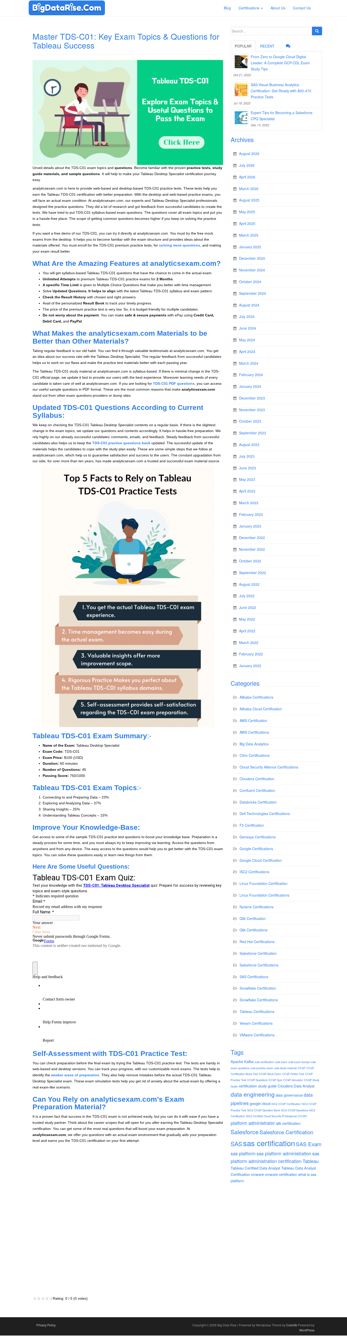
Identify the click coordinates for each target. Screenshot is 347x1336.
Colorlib (291, 1325)
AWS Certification (253, 720)
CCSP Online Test (293, 1074)
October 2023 (250, 421)
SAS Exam (308, 1144)
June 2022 (247, 607)
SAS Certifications (254, 976)
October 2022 (250, 560)
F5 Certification (252, 825)
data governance (289, 1095)
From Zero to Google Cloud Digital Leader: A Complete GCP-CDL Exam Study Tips (280, 62)
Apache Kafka (242, 1061)
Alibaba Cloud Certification (261, 708)
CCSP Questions (257, 1080)
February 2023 (251, 514)
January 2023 (250, 526)
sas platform (243, 1153)
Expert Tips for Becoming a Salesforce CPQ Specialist (281, 115)
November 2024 (252, 269)
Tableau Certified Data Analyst (255, 1168)
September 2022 (252, 572)
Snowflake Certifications (259, 999)
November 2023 (252, 409)
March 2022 (248, 642)
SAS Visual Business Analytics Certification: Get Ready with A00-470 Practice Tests (281, 90)
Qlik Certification (253, 918)
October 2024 (250, 281)
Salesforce (245, 1132)
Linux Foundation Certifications (264, 895)
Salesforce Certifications (259, 965)
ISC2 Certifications (254, 871)
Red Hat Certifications (257, 941)
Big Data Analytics (254, 743)
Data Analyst (304, 1085)
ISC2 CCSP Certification (286, 1104)
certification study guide (258, 1085)
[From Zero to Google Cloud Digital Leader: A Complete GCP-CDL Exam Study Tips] (241, 61)
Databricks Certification (258, 802)
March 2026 (248, 188)
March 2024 (248, 363)
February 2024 (251, 374)
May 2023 (247, 479)
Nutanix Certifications (257, 906)
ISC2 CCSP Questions (294, 1110)
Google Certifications (256, 848)
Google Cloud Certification (261, 860)
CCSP (301, 1068)
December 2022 (252, 537)
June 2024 (247, 328)
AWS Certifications (254, 732)
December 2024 (252, 258)
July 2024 (247, 316)
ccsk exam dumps (299, 1062)
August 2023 (249, 444)
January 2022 (250, 665)
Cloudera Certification (257, 778)
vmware (257, 1174)
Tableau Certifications (257, 1011)
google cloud (260, 1103)
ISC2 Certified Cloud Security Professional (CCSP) (276, 1116)
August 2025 (249, 200)
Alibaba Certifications (256, 697)
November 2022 (252, 549)
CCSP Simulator (293, 1080)
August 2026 (249, 153)
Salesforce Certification (258, 953)
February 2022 (251, 653)
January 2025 (250, 246)
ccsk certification (264, 1062)
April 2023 (247, 491)
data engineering (253, 1094)
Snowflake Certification (258, 988)
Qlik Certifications (253, 929)
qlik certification (288, 1123)
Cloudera (285, 1085)
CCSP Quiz (275, 1080)
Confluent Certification (257, 790)
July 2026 (247, 165)
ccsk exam (281, 1062)
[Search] (317, 31)
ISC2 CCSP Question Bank (263, 1110)
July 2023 (247, 456)
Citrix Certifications (255, 755)
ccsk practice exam (261, 1068)
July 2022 (247, 595)
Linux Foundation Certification (264, 883)
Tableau (311, 1161)
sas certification (269, 1143)
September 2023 (252, 432)
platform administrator (253, 1122)
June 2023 (247, 467)
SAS (236, 1144)
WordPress (306, 1330)
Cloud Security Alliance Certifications (269, 767)
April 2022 (247, 630)
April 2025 (247, 223)
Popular (243, 46)
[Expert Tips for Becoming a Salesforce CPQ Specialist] (241, 117)
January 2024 (250, 386)
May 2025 (247, 211)
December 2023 (252, 398)
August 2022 (249, 584)
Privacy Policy (46, 1325)
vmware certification (281, 1174)
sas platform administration (284, 1153)
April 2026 (247, 176)
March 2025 (248, 235)
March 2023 (248, 502)
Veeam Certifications (256, 1023)
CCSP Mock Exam (270, 1074)
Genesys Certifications (258, 836)
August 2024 (249, 305)
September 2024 (252, 293)
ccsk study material (285, 1068)
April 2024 (247, 351)
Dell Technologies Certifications (265, 813)
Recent (267, 46)
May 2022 (247, 619)
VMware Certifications (257, 1034)
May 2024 (247, 339)
